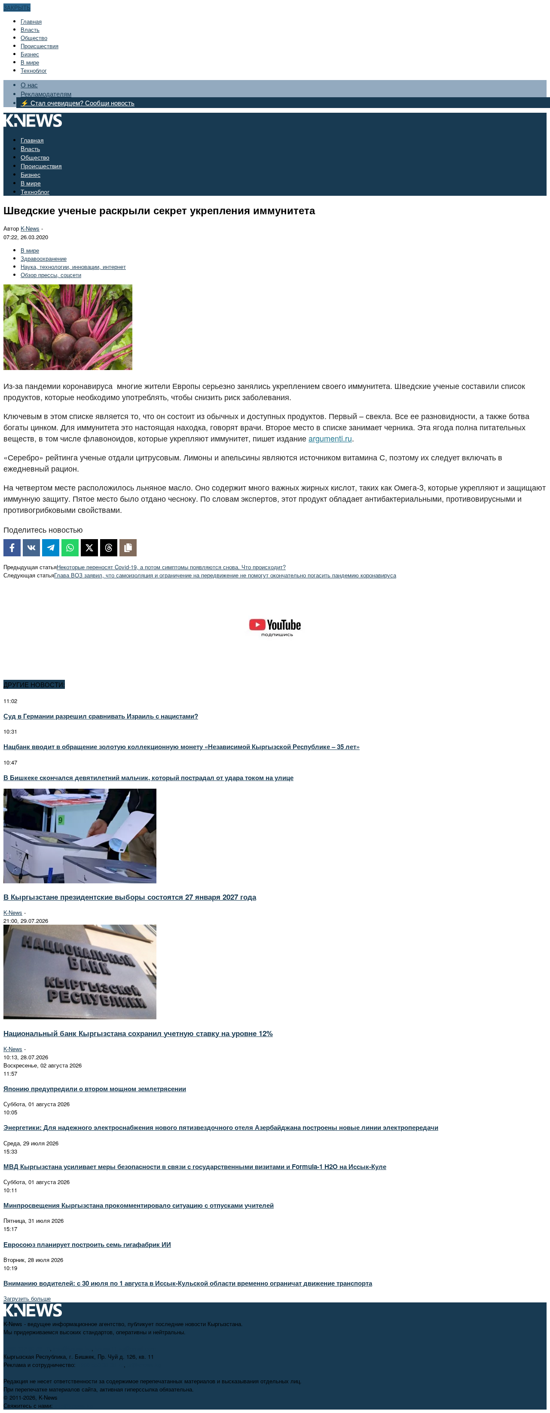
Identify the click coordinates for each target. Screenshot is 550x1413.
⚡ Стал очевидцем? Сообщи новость (77, 102)
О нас (29, 84)
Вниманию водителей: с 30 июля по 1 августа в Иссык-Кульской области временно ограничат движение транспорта (187, 1283)
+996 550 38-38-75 (100, 1365)
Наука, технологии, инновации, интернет (73, 266)
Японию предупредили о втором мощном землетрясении (94, 1088)
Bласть (30, 29)
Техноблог (34, 70)
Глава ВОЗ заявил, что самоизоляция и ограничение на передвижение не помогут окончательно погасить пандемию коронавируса (225, 575)
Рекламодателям (46, 93)
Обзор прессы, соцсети (51, 275)
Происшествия (39, 46)
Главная (31, 21)
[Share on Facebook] (12, 547)
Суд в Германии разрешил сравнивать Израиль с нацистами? (100, 716)
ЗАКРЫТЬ (17, 7)
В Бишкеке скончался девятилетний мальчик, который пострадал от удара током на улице (148, 777)
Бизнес (30, 54)
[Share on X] (89, 547)
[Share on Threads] (108, 547)
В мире (30, 62)
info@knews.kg (72, 1348)
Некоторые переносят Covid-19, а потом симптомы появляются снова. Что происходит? (171, 567)
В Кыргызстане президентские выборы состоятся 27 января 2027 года (129, 897)
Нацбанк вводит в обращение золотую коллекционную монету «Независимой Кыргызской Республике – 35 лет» (181, 746)
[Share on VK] (31, 547)
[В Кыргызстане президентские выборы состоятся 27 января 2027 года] (79, 881)
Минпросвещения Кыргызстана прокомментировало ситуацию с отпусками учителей (138, 1205)
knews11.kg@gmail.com (125, 1348)
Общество (34, 38)
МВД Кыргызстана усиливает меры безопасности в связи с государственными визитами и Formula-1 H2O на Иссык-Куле (194, 1166)
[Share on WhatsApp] (70, 547)
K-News (30, 228)
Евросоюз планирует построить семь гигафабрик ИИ (87, 1244)
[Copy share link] (128, 547)
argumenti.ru (330, 438)
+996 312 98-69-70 (26, 1348)
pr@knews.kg (144, 1365)
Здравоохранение (44, 258)
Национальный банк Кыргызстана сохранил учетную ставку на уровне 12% (138, 1033)
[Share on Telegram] (50, 547)
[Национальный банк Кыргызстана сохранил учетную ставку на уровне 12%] (79, 1017)
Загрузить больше (27, 1298)
